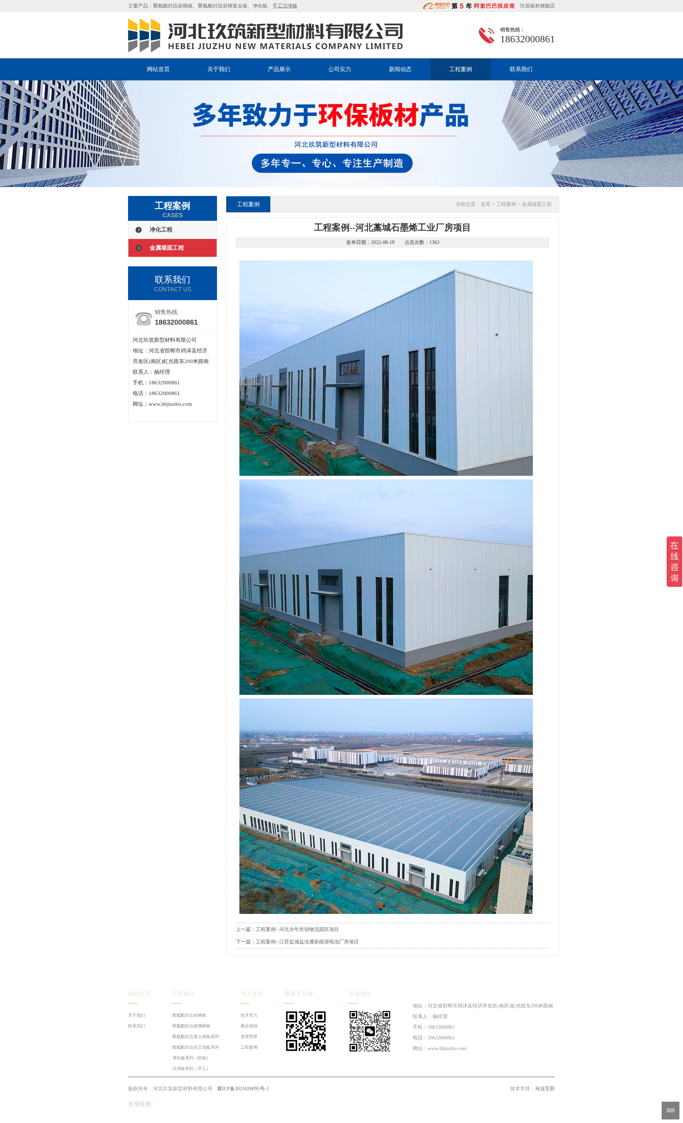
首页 (486, 204)
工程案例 (460, 69)
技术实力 (249, 1015)
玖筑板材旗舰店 (535, 6)
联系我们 (521, 69)
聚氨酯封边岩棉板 (173, 6)
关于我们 (218, 69)
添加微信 (360, 994)
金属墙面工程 (167, 248)
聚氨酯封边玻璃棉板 (191, 1025)
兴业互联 (545, 1088)
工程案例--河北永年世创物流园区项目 (297, 929)
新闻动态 (400, 69)
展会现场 (249, 1025)
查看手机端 (299, 994)
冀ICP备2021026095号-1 (243, 1088)
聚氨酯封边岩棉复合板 (223, 6)
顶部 (670, 1110)
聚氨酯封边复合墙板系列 (195, 1036)
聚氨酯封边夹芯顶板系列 (195, 1047)
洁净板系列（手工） (191, 1068)
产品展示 (279, 69)
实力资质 (251, 994)
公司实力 (339, 69)
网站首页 (158, 69)
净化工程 (161, 230)
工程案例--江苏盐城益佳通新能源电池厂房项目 (307, 941)
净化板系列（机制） (191, 1057)
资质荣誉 (249, 1036)
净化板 (260, 6)
